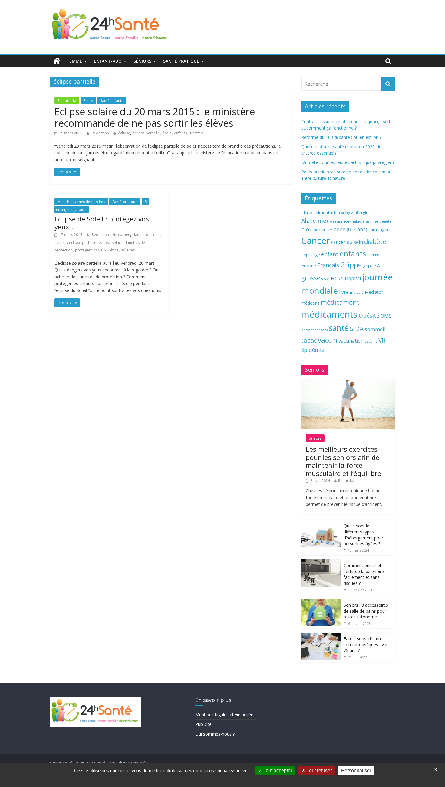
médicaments (329, 314)
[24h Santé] (57, 61)
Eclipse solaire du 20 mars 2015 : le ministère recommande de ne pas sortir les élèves (154, 117)
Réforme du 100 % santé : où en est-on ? (341, 137)
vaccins (371, 341)
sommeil (375, 329)
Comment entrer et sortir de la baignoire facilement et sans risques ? (364, 574)
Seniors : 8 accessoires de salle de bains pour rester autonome (366, 611)
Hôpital (353, 278)
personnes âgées (314, 330)
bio (305, 229)
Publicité (203, 724)
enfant (329, 254)
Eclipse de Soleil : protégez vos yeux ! (101, 222)
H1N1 (337, 278)
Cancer (315, 240)
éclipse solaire (111, 242)
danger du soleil (146, 234)
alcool (307, 212)
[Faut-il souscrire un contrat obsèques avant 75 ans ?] (321, 636)
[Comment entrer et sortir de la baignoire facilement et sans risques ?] (321, 563)
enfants (180, 133)
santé (339, 328)
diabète (375, 241)
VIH (383, 340)
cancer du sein (347, 242)
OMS (386, 315)
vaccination (351, 340)
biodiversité (321, 229)
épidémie (312, 349)
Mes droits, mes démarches (81, 201)
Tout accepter (277, 770)
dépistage (310, 254)
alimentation (327, 212)
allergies (362, 212)
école (167, 133)
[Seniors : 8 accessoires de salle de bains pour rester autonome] (321, 602)
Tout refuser (318, 770)
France (308, 265)
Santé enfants (111, 100)
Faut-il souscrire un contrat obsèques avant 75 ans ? (367, 644)
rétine (114, 250)
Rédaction (101, 133)
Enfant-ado (108, 61)
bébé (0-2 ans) (350, 229)
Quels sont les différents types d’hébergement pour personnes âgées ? (363, 534)
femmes (374, 254)
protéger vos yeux (90, 250)
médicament (340, 302)
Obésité (369, 315)
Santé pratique (181, 61)
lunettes (196, 133)
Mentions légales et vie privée (224, 714)
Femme (74, 61)
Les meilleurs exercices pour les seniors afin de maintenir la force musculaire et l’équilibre (343, 460)
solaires (128, 250)
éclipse (124, 133)
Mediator (374, 292)
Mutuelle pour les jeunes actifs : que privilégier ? (347, 162)
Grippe (351, 264)
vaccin (327, 340)
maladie (357, 292)
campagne (379, 229)
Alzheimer (315, 221)
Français (328, 265)
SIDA (357, 328)
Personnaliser (356, 770)
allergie (347, 213)
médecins (310, 303)
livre (344, 292)
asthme (372, 221)
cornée (124, 234)
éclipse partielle (146, 133)
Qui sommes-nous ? (215, 734)
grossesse (315, 278)
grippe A (371, 265)
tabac (309, 340)
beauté (385, 221)
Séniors (142, 61)
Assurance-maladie (347, 221)
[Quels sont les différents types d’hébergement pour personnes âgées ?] (321, 523)
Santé (88, 100)
